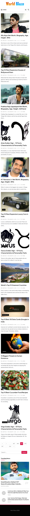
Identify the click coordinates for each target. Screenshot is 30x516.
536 (10, 446)
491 (2, 446)
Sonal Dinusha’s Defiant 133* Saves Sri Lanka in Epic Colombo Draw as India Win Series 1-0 (11, 484)
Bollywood (5, 65)
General (4, 280)
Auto (4, 209)
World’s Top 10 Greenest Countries (13, 285)
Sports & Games (5, 486)
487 (14, 443)
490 (25, 443)
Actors (4, 102)
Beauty (9, 501)
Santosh (4, 40)
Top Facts (5, 138)
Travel (9, 494)
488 (18, 443)
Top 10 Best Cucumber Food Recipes (14, 392)
